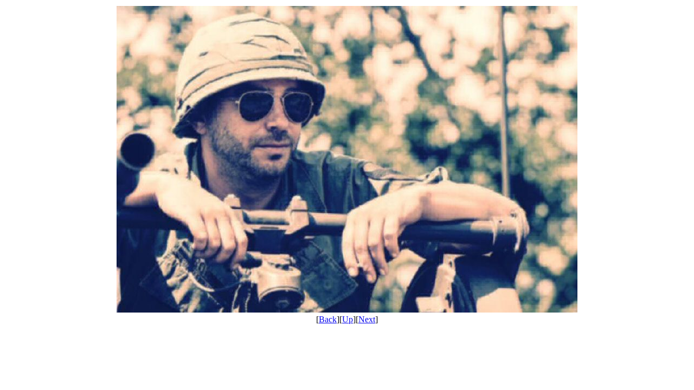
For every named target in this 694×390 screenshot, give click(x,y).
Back (328, 319)
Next (366, 319)
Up (347, 319)
